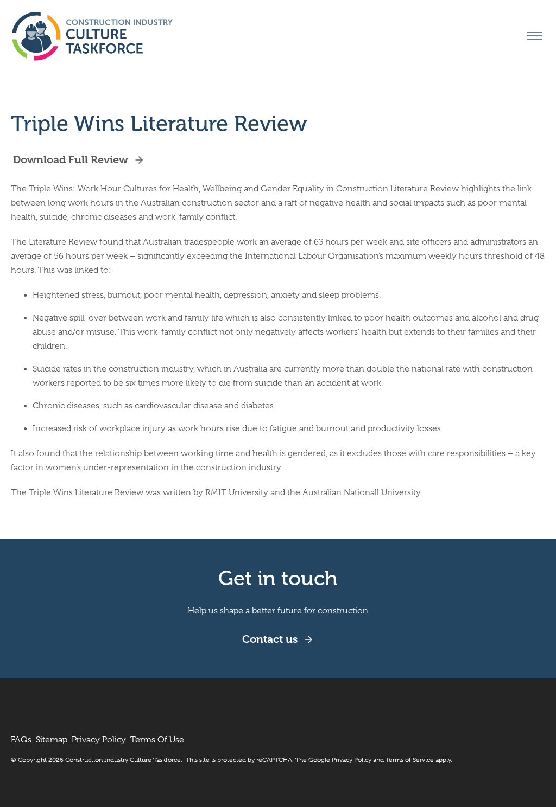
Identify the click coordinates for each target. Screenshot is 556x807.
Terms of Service (410, 760)
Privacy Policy (99, 740)
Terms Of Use (157, 740)
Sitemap (51, 740)
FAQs (21, 740)
